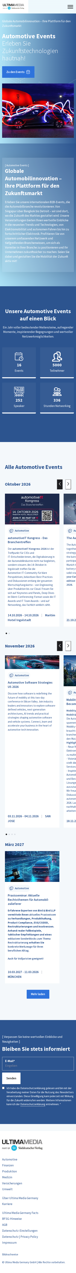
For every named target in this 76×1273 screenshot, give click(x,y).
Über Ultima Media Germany (20, 1198)
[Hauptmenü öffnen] (70, 6)
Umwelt (7, 1189)
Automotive (9, 1159)
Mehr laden (38, 994)
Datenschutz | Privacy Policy (20, 1237)
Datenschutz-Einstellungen (19, 1231)
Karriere (7, 1204)
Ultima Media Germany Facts (20, 1213)
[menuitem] (38, 1159)
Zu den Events (15, 72)
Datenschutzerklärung (32, 1104)
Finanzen (8, 1165)
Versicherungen (12, 1183)
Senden (11, 1078)
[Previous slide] (60, 484)
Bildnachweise (10, 1254)
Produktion (9, 1171)
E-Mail (10, 1061)
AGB (4, 1225)
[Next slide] (68, 484)
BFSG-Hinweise (12, 1219)
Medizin (7, 1177)
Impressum (9, 1243)
